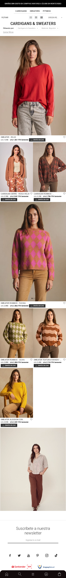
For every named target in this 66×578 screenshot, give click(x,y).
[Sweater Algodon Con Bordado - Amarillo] (16, 393)
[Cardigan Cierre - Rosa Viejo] (16, 167)
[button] (20, 574)
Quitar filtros (8, 32)
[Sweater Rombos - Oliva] (16, 333)
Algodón (49, 28)
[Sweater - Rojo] (33, 85)
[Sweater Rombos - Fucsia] (33, 251)
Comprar (45, 131)
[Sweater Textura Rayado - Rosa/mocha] (49, 333)
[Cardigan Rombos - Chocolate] (49, 167)
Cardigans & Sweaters (26, 28)
